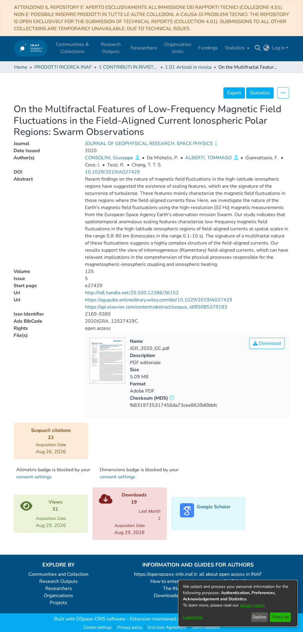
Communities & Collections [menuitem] (72, 48)
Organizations (58, 595)
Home (20, 67)
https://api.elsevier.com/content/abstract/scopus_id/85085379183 (156, 307)
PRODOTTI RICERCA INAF (63, 67)
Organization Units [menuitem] (177, 48)
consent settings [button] (34, 477)
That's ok (280, 617)
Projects (58, 602)
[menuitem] (236, 48)
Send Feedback (206, 627)
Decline (259, 617)
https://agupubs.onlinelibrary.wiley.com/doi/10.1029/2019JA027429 (158, 300)
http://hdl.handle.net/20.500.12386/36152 (132, 293)
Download (269, 343)
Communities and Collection (58, 574)
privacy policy (252, 605)
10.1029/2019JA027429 (112, 172)
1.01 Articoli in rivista (188, 67)
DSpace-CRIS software (100, 619)
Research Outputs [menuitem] (111, 48)
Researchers (58, 588)
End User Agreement (167, 627)
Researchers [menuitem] (143, 48)
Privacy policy (129, 627)
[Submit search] (258, 48)
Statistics (260, 93)
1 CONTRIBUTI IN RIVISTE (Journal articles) (128, 67)
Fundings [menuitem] (208, 48)
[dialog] (238, 603)
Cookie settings (97, 627)
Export (234, 93)
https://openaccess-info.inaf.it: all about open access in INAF (198, 574)
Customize (192, 617)
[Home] (30, 48)
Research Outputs (58, 581)
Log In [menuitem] (278, 48)
